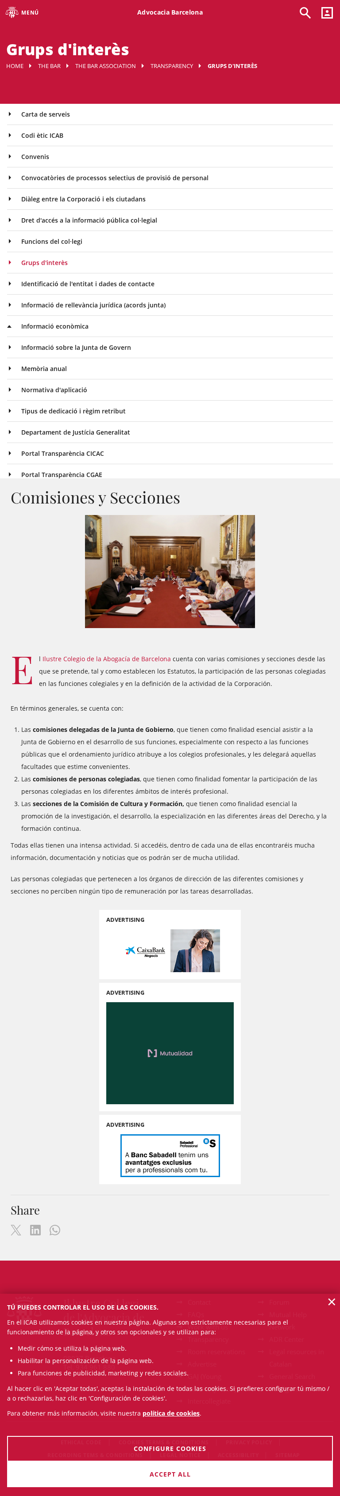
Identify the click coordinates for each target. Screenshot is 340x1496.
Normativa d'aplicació (54, 390)
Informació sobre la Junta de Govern (76, 347)
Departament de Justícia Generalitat (75, 432)
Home (14, 66)
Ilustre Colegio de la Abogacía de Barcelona (106, 659)
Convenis (35, 156)
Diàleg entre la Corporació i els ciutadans (83, 199)
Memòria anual (44, 368)
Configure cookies (170, 1448)
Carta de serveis (45, 114)
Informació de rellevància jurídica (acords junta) (93, 305)
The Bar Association (105, 66)
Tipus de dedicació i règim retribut (73, 411)
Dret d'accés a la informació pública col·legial (89, 220)
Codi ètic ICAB (42, 135)
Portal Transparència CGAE (61, 474)
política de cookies (171, 1413)
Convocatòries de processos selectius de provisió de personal (115, 178)
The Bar (49, 66)
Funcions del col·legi (51, 241)
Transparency (172, 66)
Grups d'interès (44, 262)
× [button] (331, 1302)
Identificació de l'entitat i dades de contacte (88, 284)
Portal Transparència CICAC (62, 453)
